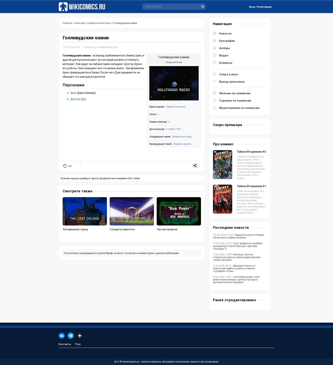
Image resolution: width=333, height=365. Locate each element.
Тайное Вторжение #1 (251, 186)
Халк (73, 92)
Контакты (65, 344)
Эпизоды (90, 47)
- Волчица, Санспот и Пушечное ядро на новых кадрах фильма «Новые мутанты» (236, 257)
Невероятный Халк (107, 47)
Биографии (227, 41)
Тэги (78, 344)
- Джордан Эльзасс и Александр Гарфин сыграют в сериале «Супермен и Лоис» (234, 268)
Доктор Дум (78, 99)
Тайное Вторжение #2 (251, 151)
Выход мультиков (232, 81)
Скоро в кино (228, 74)
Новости (225, 33)
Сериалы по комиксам (235, 100)
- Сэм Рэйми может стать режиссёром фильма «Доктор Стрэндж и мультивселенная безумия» (236, 280)
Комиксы (225, 63)
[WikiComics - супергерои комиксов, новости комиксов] (83, 7)
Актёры (224, 48)
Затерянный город (181, 136)
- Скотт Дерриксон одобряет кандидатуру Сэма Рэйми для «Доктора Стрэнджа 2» (238, 246)
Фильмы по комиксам (234, 93)
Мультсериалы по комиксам (239, 108)
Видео (223, 55)
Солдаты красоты (182, 144)
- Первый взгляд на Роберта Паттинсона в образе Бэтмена (238, 236)
